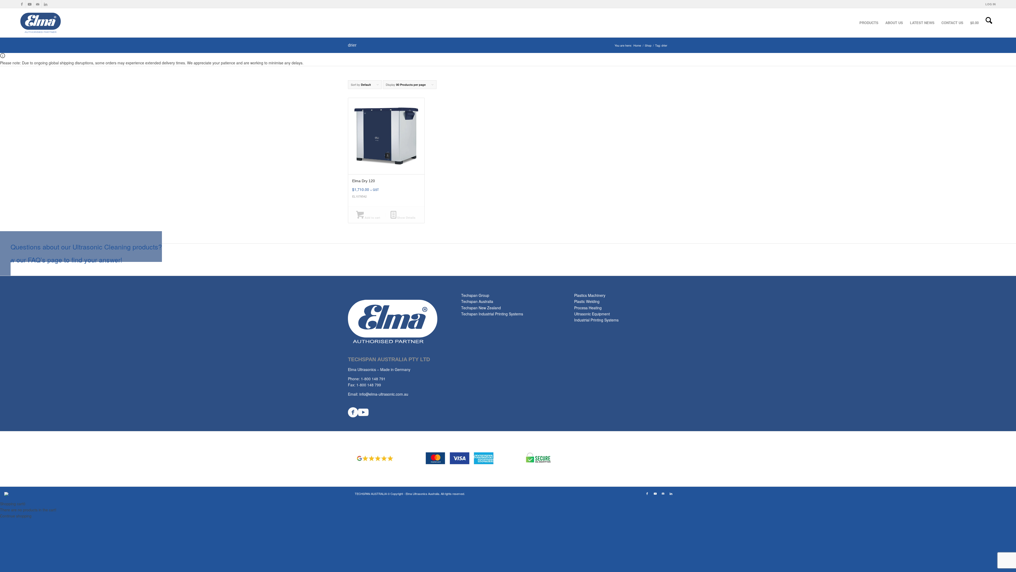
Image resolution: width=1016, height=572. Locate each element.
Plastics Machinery (589, 295)
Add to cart (372, 218)
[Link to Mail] (38, 4)
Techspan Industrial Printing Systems (492, 313)
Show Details (405, 218)
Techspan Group (475, 295)
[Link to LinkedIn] (46, 4)
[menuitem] (989, 4)
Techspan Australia (477, 301)
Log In (990, 4)
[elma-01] (59, 22)
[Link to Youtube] (30, 4)
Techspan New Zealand (481, 307)
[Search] (989, 22)
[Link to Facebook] (22, 4)
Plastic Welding (587, 301)
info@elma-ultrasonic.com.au (383, 394)
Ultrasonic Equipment (592, 313)
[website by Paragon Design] (7, 493)
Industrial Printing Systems (596, 320)
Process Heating (588, 307)
